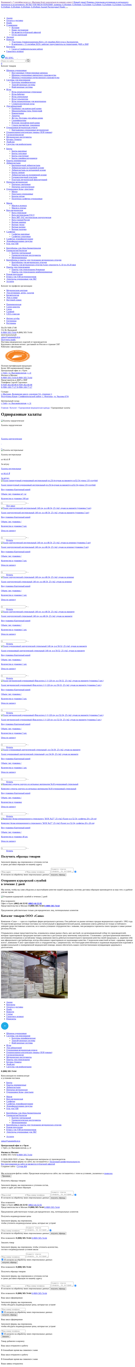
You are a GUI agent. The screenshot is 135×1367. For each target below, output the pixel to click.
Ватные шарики (19, 222)
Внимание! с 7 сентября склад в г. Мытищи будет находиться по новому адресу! (37, 2)
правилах (108, 1173)
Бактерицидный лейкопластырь (26, 165)
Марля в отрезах (19, 208)
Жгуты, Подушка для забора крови (27, 118)
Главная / (5, 408)
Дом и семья (11, 297)
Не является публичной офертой (26, 32)
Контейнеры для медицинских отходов (29, 262)
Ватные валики (18, 227)
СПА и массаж (13, 314)
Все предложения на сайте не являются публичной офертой (28, 1164)
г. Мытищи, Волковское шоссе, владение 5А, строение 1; (26, 394)
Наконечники (18, 113)
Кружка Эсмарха (13, 139)
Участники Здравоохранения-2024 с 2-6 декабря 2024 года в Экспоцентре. (45, 42)
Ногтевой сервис (14, 300)
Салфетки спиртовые (21, 236)
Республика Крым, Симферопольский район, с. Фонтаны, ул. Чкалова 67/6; (35, 396)
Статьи (9, 1014)
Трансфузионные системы (23, 85)
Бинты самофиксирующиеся (24, 158)
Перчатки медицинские (17, 182)
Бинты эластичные (20, 156)
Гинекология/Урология (16, 250)
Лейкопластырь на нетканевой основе (29, 170)
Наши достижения (20, 30)
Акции (9, 18)
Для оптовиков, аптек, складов (20, 293)
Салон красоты (13, 307)
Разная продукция (14, 274)
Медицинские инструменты (19, 137)
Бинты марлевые (19, 151)
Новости (10, 39)
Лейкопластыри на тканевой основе (28, 168)
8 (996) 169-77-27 (24, 387)
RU (7, 58)
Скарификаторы (19, 120)
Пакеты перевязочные (16, 160)
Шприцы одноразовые (16, 70)
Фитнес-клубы (13, 318)
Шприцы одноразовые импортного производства (34, 75)
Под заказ (10, 506)
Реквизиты (11, 1019)
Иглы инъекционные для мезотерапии (29, 101)
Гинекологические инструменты (26, 255)
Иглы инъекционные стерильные (27, 92)
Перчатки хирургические (23, 187)
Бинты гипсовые (19, 153)
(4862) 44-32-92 (35, 903)
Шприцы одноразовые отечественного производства (35, 77)
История (15, 27)
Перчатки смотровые (21, 184)
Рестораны (11, 323)
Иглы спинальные (20, 96)
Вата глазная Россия (21, 220)
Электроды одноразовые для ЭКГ (21, 279)
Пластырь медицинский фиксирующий (29, 179)
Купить (9, 540)
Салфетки (10, 232)
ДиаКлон (10, 142)
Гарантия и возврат (15, 51)
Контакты (10, 46)
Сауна (9, 309)
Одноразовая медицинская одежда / (35, 408)
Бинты (9, 149)
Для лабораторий (14, 106)
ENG (11, 58)
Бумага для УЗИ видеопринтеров (21, 277)
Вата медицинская (14, 210)
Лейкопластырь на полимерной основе (29, 175)
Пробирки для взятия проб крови (27, 108)
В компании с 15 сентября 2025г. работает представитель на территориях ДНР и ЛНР (50, 44)
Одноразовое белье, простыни (19, 189)
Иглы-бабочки (18, 94)
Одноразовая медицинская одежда (21, 127)
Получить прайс (8, 339)
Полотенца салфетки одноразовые (27, 199)
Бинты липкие (18, 172)
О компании (11, 25)
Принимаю (6, 1176)
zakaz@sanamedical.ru (10, 337)
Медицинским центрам (16, 290)
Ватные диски (18, 224)
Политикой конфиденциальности (65, 1161)
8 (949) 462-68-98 (24, 385)
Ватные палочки (19, 229)
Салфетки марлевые (21, 234)
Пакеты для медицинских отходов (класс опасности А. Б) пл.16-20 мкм (44, 265)
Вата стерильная (19, 213)
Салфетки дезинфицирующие (19, 239)
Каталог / (14, 408)
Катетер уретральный (21, 253)
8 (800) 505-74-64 (8, 332)
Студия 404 (22, 1166)
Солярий (10, 311)
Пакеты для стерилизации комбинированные (32, 272)
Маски (15, 191)
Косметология (12, 295)
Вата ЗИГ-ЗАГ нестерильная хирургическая (31, 217)
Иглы (8, 89)
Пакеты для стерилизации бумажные (28, 269)
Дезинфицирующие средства (19, 241)
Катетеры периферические (24, 82)
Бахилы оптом (18, 196)
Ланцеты (16, 115)
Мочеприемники (19, 257)
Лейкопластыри (13, 163)
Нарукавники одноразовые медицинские (30, 130)
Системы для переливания (18, 80)
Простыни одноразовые (22, 194)
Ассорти (10, 281)
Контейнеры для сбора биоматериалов (23, 248)
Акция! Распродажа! (50, 7)
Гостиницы (11, 321)
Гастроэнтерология (15, 135)
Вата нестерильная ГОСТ (23, 215)
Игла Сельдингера (20, 99)
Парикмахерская (13, 304)
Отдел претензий (19, 35)
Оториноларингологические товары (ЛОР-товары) (29, 132)
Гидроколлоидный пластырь (24, 177)
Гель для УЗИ (12, 243)
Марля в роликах (19, 205)
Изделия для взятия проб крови (26, 123)
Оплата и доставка (14, 20)
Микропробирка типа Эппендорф (27, 111)
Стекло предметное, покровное (26, 125)
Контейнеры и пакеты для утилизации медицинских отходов (33, 260)
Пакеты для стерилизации (18, 267)
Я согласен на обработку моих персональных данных (28, 1260)
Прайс (63, 7)
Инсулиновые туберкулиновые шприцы (30, 73)
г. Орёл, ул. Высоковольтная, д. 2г (16, 373)
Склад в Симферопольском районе (27, 49)
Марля (9, 203)
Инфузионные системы (22, 87)
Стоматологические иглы (23, 104)
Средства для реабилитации (19, 144)
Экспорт (10, 37)
